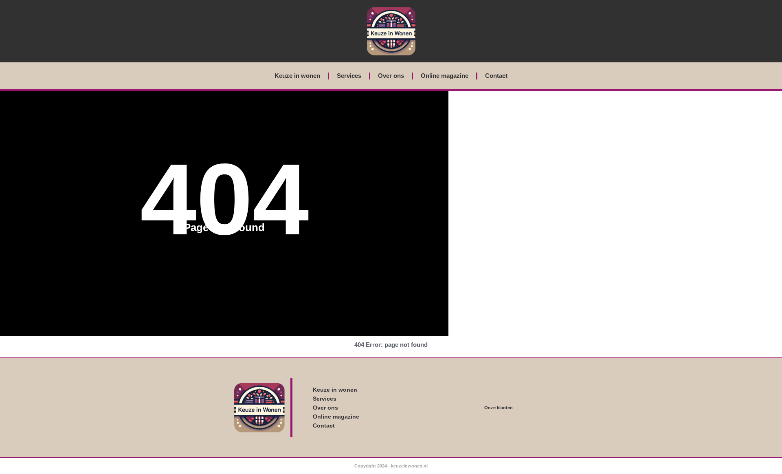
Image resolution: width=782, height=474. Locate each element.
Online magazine (444, 75)
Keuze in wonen (297, 75)
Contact (496, 75)
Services (349, 75)
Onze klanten (498, 407)
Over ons (391, 75)
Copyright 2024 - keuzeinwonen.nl (391, 465)
